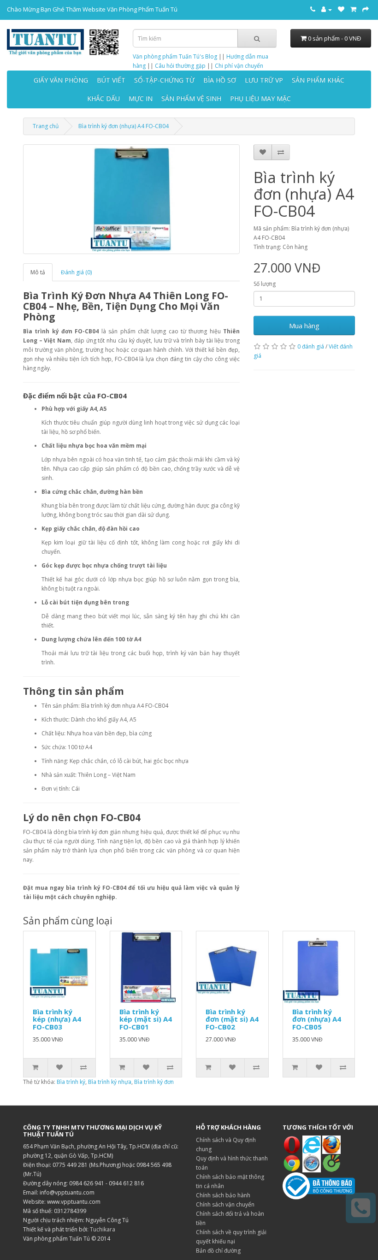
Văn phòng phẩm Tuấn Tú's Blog (175, 56)
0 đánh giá (310, 346)
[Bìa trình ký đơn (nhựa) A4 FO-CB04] (131, 199)
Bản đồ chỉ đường (218, 1250)
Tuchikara (102, 1229)
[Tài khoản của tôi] (326, 9)
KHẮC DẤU (103, 98)
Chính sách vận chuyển (225, 1204)
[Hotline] (312, 9)
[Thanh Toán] (365, 9)
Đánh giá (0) (76, 272)
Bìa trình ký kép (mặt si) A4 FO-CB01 (145, 1019)
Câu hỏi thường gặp (180, 66)
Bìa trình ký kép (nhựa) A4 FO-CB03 (57, 1019)
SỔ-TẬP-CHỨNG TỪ (164, 80)
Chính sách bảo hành (223, 1195)
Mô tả (37, 272)
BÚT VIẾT (111, 80)
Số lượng (265, 284)
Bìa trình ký (71, 1082)
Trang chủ (46, 126)
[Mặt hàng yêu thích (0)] (341, 9)
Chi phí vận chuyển (239, 66)
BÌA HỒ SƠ (219, 80)
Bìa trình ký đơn (154, 1082)
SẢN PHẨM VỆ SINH (191, 98)
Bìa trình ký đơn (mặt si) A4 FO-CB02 (232, 1019)
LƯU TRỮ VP (264, 80)
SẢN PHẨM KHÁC (318, 80)
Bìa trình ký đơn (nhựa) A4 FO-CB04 (123, 126)
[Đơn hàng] (353, 9)
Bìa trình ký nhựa (109, 1082)
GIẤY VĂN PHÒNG (61, 80)
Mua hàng (304, 325)
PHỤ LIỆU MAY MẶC (260, 98)
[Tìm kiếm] (257, 38)
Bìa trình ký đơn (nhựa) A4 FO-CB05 (316, 1019)
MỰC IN (141, 98)
